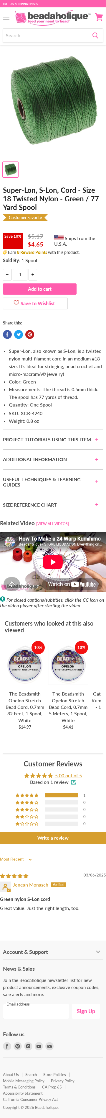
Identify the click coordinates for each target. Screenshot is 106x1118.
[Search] (95, 35)
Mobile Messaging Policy (23, 1080)
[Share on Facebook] (7, 334)
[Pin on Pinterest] (29, 334)
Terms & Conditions (19, 1087)
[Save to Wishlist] (16, 303)
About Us (11, 1074)
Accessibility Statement (23, 1093)
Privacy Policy (62, 1080)
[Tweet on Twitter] (18, 334)
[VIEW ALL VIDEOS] (52, 524)
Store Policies (54, 1074)
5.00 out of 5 (68, 775)
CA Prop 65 (52, 1087)
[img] (14, 876)
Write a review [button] (53, 837)
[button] (27, 795)
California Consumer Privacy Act (30, 1099)
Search (31, 1074)
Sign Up (86, 1011)
